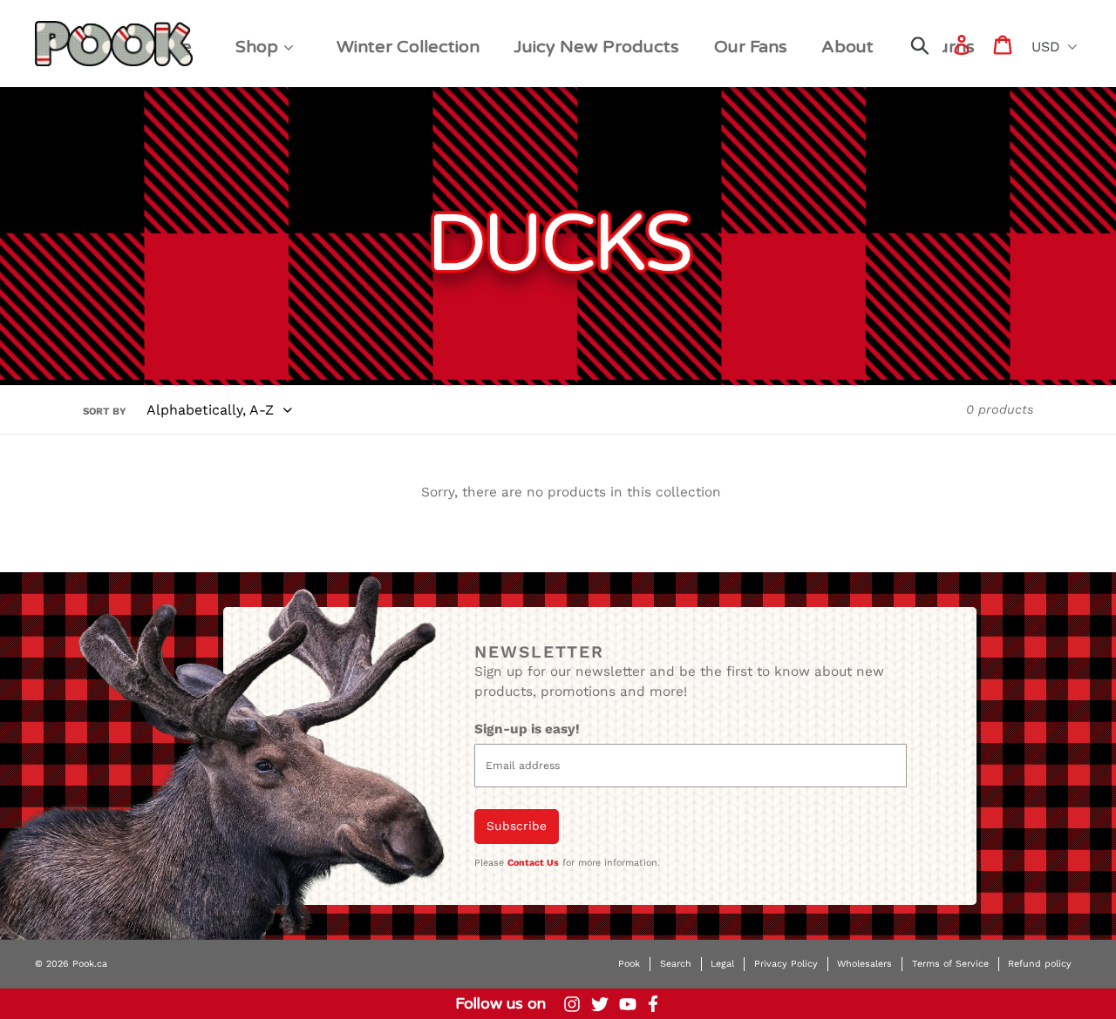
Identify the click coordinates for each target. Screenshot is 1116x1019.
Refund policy (1040, 963)
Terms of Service (950, 963)
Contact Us (533, 862)
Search (675, 963)
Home (62, 27)
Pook (629, 963)
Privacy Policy (786, 963)
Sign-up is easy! (527, 729)
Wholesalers (864, 963)
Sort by (104, 411)
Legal (722, 963)
